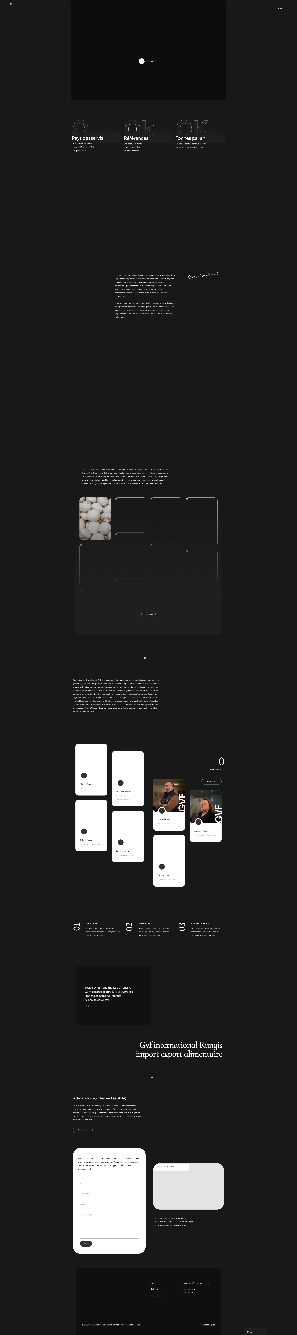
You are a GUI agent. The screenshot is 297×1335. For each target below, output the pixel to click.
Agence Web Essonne (130, 1324)
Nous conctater (212, 781)
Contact (149, 614)
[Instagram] (165, 1296)
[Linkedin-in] (152, 1296)
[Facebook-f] (158, 1296)
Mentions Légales (207, 1324)
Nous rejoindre (83, 1130)
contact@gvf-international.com (196, 1283)
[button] (146, 62)
